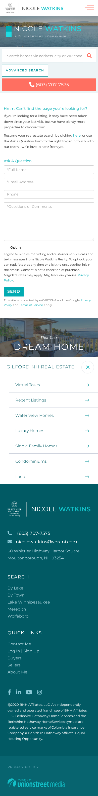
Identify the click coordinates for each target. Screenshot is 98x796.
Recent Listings (30, 400)
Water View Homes (34, 415)
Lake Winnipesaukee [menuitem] (29, 602)
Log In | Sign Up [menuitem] (23, 651)
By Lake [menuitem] (15, 588)
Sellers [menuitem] (14, 665)
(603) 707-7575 (52, 84)
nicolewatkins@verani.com (46, 542)
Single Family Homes (36, 446)
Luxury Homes (29, 430)
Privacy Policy (23, 767)
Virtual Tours (27, 384)
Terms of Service (31, 305)
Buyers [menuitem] (15, 658)
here (77, 135)
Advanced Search (25, 70)
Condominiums (31, 461)
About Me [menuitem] (17, 672)
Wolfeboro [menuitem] (18, 616)
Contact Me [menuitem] (19, 644)
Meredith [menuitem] (17, 609)
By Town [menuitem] (16, 595)
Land (20, 476)
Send (13, 291)
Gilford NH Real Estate (40, 367)
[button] (89, 55)
